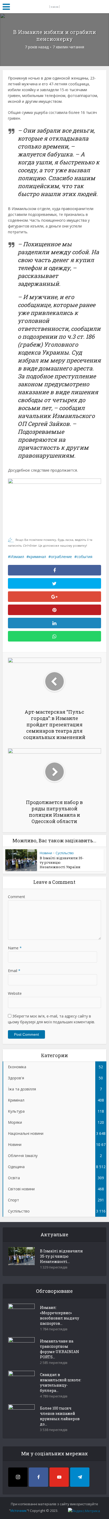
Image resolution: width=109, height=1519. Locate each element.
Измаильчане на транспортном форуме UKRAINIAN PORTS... (59, 1349)
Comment (16, 896)
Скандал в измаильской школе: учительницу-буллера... (60, 1382)
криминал (37, 556)
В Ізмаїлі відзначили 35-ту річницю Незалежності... (61, 1256)
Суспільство (65, 853)
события (84, 556)
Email (14, 970)
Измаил (17, 556)
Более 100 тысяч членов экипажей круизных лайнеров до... (60, 1416)
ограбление (61, 556)
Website (15, 993)
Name (15, 947)
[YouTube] (59, 1477)
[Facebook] (38, 1477)
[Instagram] (18, 1477)
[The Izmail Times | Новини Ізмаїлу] (54, 6)
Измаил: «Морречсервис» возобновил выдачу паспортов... (59, 1315)
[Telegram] (79, 1477)
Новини (46, 853)
